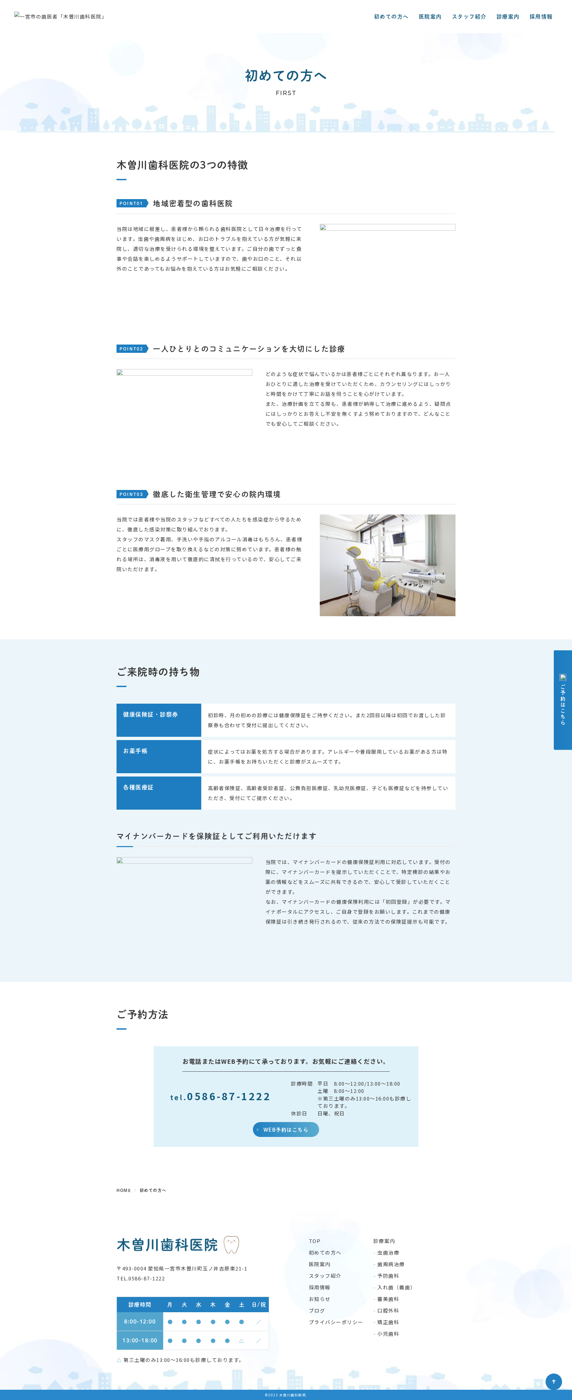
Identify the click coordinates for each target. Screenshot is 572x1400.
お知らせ (320, 1298)
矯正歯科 (388, 1322)
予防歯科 (388, 1275)
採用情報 (541, 16)
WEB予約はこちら (286, 1129)
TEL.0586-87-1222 (141, 1278)
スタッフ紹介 (469, 16)
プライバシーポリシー (336, 1322)
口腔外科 (388, 1310)
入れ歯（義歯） (396, 1287)
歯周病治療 (391, 1264)
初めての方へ (391, 16)
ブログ (317, 1310)
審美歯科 (388, 1298)
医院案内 (430, 16)
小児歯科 (388, 1333)
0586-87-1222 (220, 1096)
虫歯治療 (388, 1252)
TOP (315, 1240)
